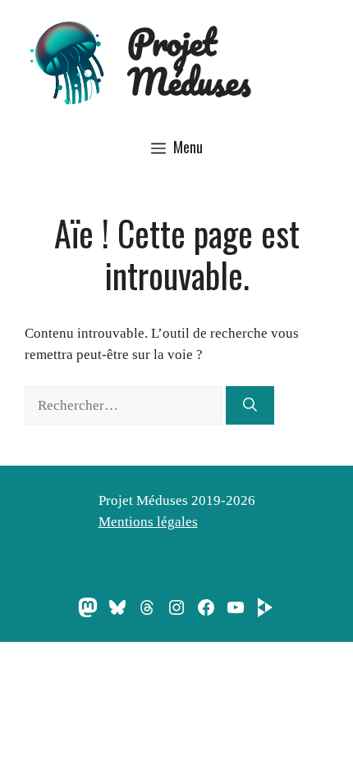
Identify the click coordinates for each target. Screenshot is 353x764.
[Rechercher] (250, 405)
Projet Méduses (189, 61)
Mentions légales (148, 522)
